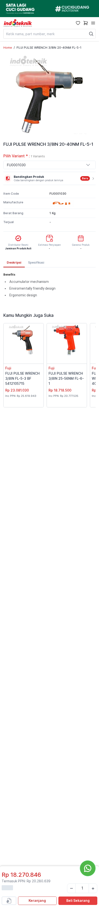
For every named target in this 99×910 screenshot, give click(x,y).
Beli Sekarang (78, 900)
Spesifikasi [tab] (36, 262)
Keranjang (37, 900)
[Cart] (85, 23)
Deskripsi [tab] (14, 262)
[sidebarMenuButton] (93, 23)
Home (7, 47)
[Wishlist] (77, 23)
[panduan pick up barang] (49, 8)
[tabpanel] (49, 286)
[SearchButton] (91, 34)
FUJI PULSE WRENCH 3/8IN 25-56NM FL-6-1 (66, 378)
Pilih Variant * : (24, 156)
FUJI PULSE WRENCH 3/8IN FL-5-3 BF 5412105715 (22, 378)
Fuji (8, 368)
